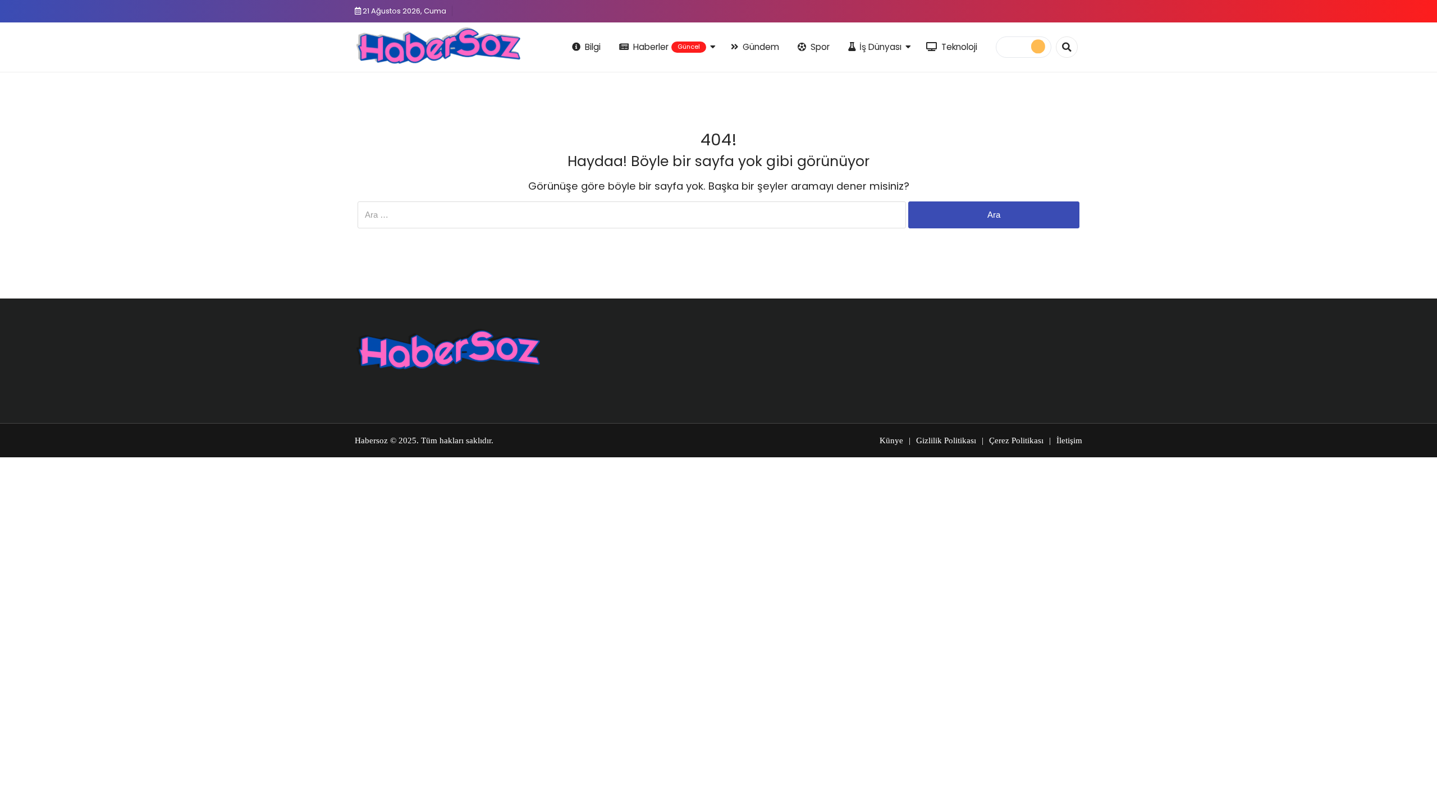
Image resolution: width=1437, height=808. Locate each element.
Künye (891, 440)
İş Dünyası (880, 47)
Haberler (667, 47)
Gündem (761, 47)
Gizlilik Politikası (946, 440)
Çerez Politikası (1016, 440)
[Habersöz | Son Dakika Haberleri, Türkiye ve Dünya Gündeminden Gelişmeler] (437, 45)
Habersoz (371, 440)
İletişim (1069, 440)
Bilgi (593, 47)
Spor (820, 47)
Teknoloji (959, 47)
